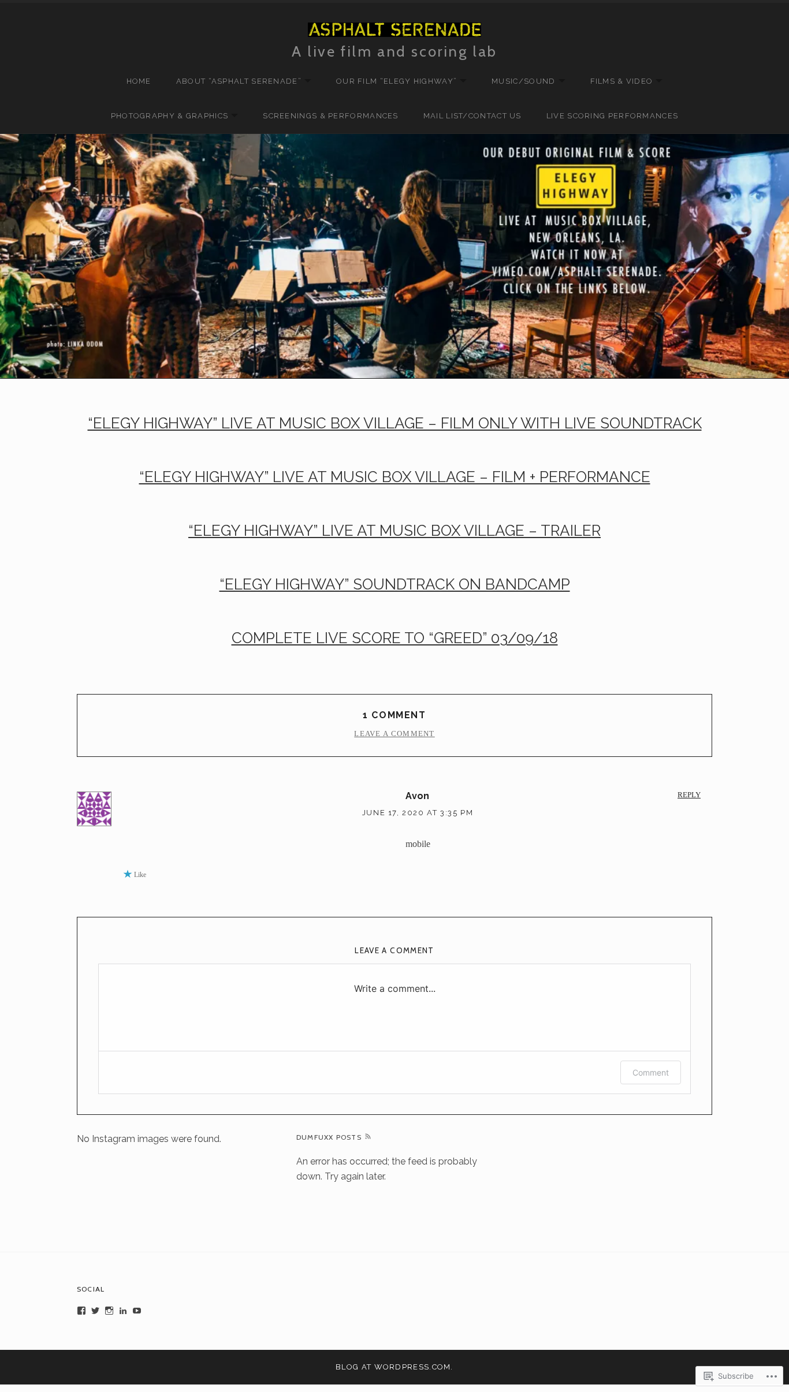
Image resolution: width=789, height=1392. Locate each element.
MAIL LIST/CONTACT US (472, 115)
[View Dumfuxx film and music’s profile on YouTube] (137, 1310)
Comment (650, 1072)
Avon (417, 795)
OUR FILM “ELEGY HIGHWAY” (391, 82)
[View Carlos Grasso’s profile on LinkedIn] (123, 1310)
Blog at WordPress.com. (394, 1367)
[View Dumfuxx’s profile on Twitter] (95, 1310)
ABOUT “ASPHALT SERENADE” (233, 82)
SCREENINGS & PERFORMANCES (331, 115)
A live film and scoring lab (394, 51)
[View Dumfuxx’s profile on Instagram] (109, 1310)
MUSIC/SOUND (517, 82)
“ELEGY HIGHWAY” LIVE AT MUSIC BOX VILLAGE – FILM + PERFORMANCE (394, 477)
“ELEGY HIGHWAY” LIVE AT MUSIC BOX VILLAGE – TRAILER (394, 530)
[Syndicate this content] (367, 1137)
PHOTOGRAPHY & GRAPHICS (164, 116)
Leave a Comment (394, 733)
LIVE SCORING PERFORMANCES (612, 115)
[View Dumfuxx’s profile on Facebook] (81, 1310)
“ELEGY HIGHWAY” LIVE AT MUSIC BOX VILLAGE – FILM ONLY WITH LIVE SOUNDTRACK (395, 423)
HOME (138, 81)
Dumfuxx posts (329, 1137)
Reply (689, 794)
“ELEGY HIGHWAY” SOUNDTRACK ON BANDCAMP (394, 584)
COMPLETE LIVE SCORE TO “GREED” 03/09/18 (395, 638)
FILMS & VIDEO (616, 82)
